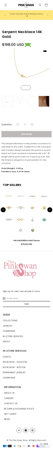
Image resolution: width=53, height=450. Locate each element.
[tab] (25, 88)
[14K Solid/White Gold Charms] (26, 213)
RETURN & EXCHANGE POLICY (19, 408)
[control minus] (17, 124)
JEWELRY (7, 325)
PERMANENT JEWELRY (14, 372)
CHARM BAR (9, 331)
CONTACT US (11, 403)
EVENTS (7, 356)
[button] (6, 5)
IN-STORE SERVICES (13, 336)
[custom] (18, 430)
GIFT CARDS (10, 413)
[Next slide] (49, 209)
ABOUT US (9, 392)
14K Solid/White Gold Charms (26, 240)
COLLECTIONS (10, 320)
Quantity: (6, 124)
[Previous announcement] (5, 15)
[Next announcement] (48, 15)
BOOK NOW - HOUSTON (15, 361)
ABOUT (6, 341)
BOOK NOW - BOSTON (14, 367)
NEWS (7, 419)
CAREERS (8, 398)
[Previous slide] (3, 209)
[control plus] (32, 124)
